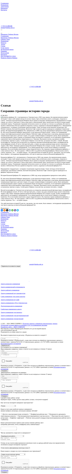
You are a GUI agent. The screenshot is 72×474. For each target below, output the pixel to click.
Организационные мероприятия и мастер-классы (34, 416)
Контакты (4, 10)
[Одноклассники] (4, 210)
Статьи (3, 46)
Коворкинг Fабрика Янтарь (9, 34)
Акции (3, 44)
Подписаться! (5, 345)
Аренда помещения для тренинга (11, 312)
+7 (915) (6, 26)
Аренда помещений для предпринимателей (15, 315)
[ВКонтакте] (2, 210)
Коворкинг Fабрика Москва (10, 38)
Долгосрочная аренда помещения (11, 306)
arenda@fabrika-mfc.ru (8, 27)
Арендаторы (5, 6)
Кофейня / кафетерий (17, 418)
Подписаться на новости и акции (11, 266)
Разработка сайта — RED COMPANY (13, 327)
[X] (7, 210)
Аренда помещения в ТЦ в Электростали (14, 303)
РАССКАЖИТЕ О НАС (8, 56)
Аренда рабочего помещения (10, 290)
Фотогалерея (5, 53)
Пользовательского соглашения (11, 343)
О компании (5, 3)
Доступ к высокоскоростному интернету (16, 414)
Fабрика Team (5, 39)
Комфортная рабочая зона (39, 414)
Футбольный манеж (7, 49)
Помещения (4, 5)
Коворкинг (4, 8)
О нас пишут (5, 48)
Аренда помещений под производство (13, 293)
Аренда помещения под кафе (10, 300)
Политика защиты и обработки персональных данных (40, 323)
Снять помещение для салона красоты (13, 296)
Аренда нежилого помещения (10, 284)
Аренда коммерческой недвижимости (13, 287)
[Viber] (15, 210)
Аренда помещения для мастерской (12, 319)
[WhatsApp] (12, 210)
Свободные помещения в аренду (11, 309)
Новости (3, 43)
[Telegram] (10, 210)
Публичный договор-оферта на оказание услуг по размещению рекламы (24, 325)
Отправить (5, 370)
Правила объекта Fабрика (9, 58)
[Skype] (17, 210)
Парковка (4, 51)
